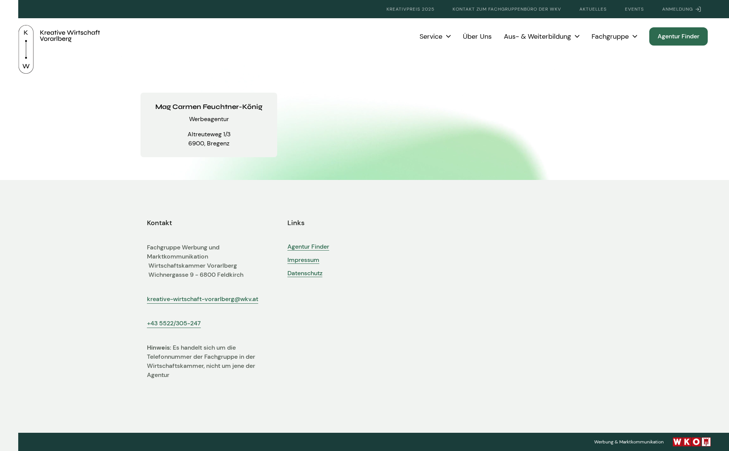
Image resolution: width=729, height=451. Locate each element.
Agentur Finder (678, 36)
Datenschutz (304, 273)
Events (634, 9)
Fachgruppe (610, 36)
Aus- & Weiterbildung (537, 36)
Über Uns (477, 36)
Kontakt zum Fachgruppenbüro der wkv (507, 9)
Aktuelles (593, 9)
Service (431, 36)
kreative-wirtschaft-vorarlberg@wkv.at (202, 299)
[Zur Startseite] (59, 36)
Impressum (303, 260)
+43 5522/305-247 (174, 323)
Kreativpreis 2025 (410, 9)
